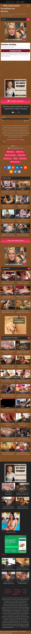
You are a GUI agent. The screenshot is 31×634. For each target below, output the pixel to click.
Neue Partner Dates (17, 627)
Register (23, 1)
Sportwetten (17, 593)
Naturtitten (16, 143)
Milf (12, 143)
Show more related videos (15, 240)
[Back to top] (26, 629)
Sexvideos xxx (8, 591)
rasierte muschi (23, 143)
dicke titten (8, 141)
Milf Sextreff (8, 589)
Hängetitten (26, 627)
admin (17, 146)
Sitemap (4, 554)
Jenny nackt (7, 143)
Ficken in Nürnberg (17, 141)
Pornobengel (16, 589)
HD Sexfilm (25, 141)
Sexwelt (24, 589)
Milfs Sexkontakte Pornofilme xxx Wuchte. (10, 8)
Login (17, 1)
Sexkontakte (18, 591)
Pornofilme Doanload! (16, 101)
